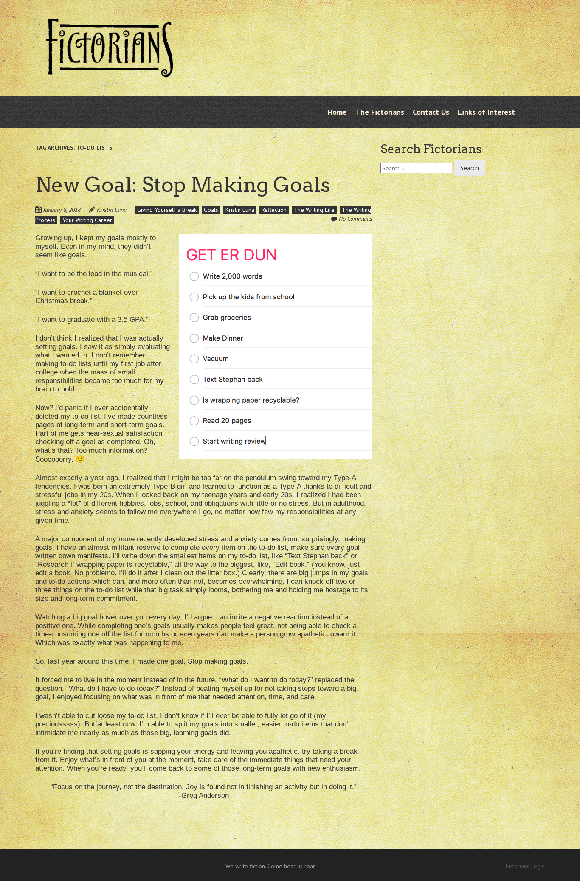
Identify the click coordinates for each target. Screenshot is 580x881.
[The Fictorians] (109, 70)
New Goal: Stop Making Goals (182, 184)
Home (337, 112)
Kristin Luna (112, 210)
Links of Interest (486, 112)
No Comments (355, 218)
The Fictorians (379, 112)
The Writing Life (314, 210)
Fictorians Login (525, 866)
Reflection (274, 210)
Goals (211, 210)
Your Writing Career (87, 220)
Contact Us (431, 112)
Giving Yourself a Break (167, 210)
